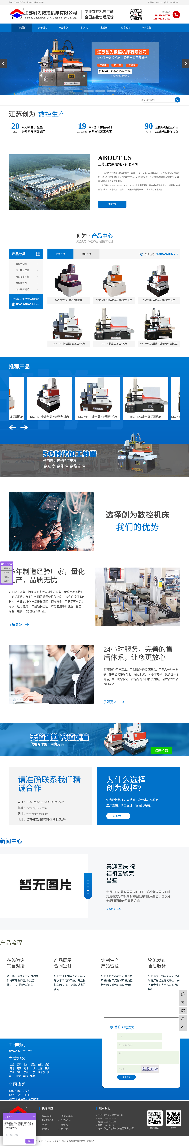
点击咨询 (161, 750)
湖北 (26, 1068)
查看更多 (112, 204)
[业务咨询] (183, 994)
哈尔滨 (41, 1072)
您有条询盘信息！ (172, 2)
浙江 (33, 1064)
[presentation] (3, 63)
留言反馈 (125, 27)
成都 (32, 1076)
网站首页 (21, 27)
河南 (18, 1068)
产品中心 (63, 27)
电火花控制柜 (22, 289)
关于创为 (42, 27)
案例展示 (104, 27)
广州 (33, 1068)
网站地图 (151, 2)
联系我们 (146, 27)
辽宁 (18, 1076)
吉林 (25, 1076)
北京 (26, 1064)
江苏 (11, 1064)
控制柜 (45, 1125)
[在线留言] (183, 1019)
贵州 (47, 1068)
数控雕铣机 (21, 283)
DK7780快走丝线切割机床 (116, 416)
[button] (77, 91)
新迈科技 (90, 1141)
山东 (40, 1068)
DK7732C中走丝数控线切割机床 (19, 416)
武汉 (18, 1064)
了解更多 (15, 624)
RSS (157, 2)
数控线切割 (21, 264)
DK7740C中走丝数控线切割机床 (68, 416)
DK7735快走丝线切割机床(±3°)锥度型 (164, 416)
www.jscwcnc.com (37, 813)
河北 (11, 1068)
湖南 (47, 1064)
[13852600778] (183, 1002)
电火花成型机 (22, 270)
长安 (33, 1072)
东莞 (26, 1072)
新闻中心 (84, 27)
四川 (18, 1072)
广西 (11, 1072)
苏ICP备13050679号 (70, 1141)
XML (162, 2)
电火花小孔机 (22, 277)
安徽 (40, 1064)
